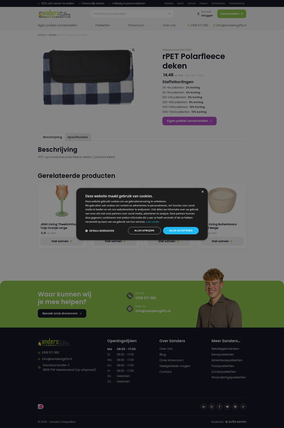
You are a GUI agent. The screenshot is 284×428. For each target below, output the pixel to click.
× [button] (202, 192)
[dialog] (142, 214)
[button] (99, 230)
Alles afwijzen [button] (144, 230)
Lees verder (152, 221)
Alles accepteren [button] (180, 230)
